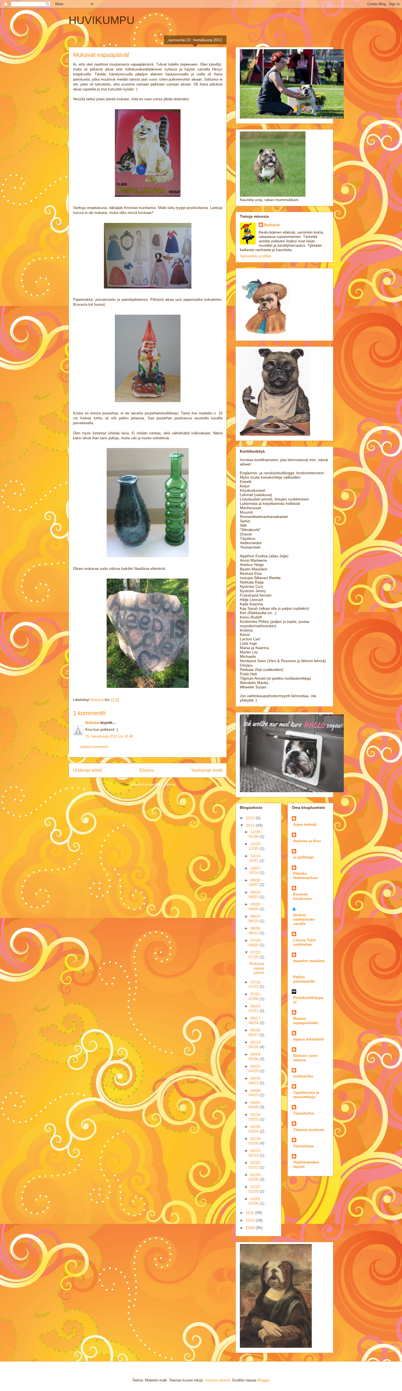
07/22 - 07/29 (256, 954)
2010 (251, 1220)
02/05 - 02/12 (256, 1164)
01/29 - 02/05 (256, 1176)
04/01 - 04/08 (256, 1104)
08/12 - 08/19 (256, 918)
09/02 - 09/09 (256, 906)
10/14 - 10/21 (256, 858)
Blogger (263, 1380)
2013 (251, 818)
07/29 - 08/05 (256, 942)
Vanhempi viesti (206, 770)
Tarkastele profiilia (255, 256)
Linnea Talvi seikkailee (304, 942)
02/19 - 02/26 (256, 1140)
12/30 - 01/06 (256, 834)
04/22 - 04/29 (256, 1068)
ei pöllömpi (303, 857)
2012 (251, 825)
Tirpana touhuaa (308, 1129)
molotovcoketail (217, 1380)
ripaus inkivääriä (308, 1039)
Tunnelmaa (303, 1146)
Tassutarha (303, 1113)
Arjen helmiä (304, 824)
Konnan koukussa (302, 896)
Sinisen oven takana (305, 1057)
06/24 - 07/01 (256, 1008)
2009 (251, 1227)
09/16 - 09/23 (256, 894)
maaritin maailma (309, 961)
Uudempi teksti (87, 770)
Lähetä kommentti (94, 747)
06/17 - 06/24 (256, 1020)
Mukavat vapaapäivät (256, 968)
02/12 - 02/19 (256, 1152)
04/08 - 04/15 (256, 1092)
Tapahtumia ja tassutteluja (306, 1094)
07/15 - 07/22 (256, 984)
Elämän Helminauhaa (305, 875)
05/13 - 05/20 (256, 1044)
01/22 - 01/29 (256, 1188)
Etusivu (146, 770)
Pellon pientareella (304, 979)
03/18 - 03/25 (256, 1116)
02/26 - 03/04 (256, 1128)
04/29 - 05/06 (256, 1056)
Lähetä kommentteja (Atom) (153, 784)
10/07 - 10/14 (256, 870)
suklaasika (303, 1076)
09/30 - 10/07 (256, 882)
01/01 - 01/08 (256, 1201)
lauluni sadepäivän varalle (304, 919)
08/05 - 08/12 (256, 930)
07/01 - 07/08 (256, 996)
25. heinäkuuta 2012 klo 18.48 (109, 736)
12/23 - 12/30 (256, 846)
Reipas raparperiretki (305, 1020)
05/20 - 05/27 (256, 1032)
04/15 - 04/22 (256, 1080)
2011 (250, 1212)
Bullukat (92, 723)
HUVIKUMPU (102, 20)
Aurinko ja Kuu (307, 841)
